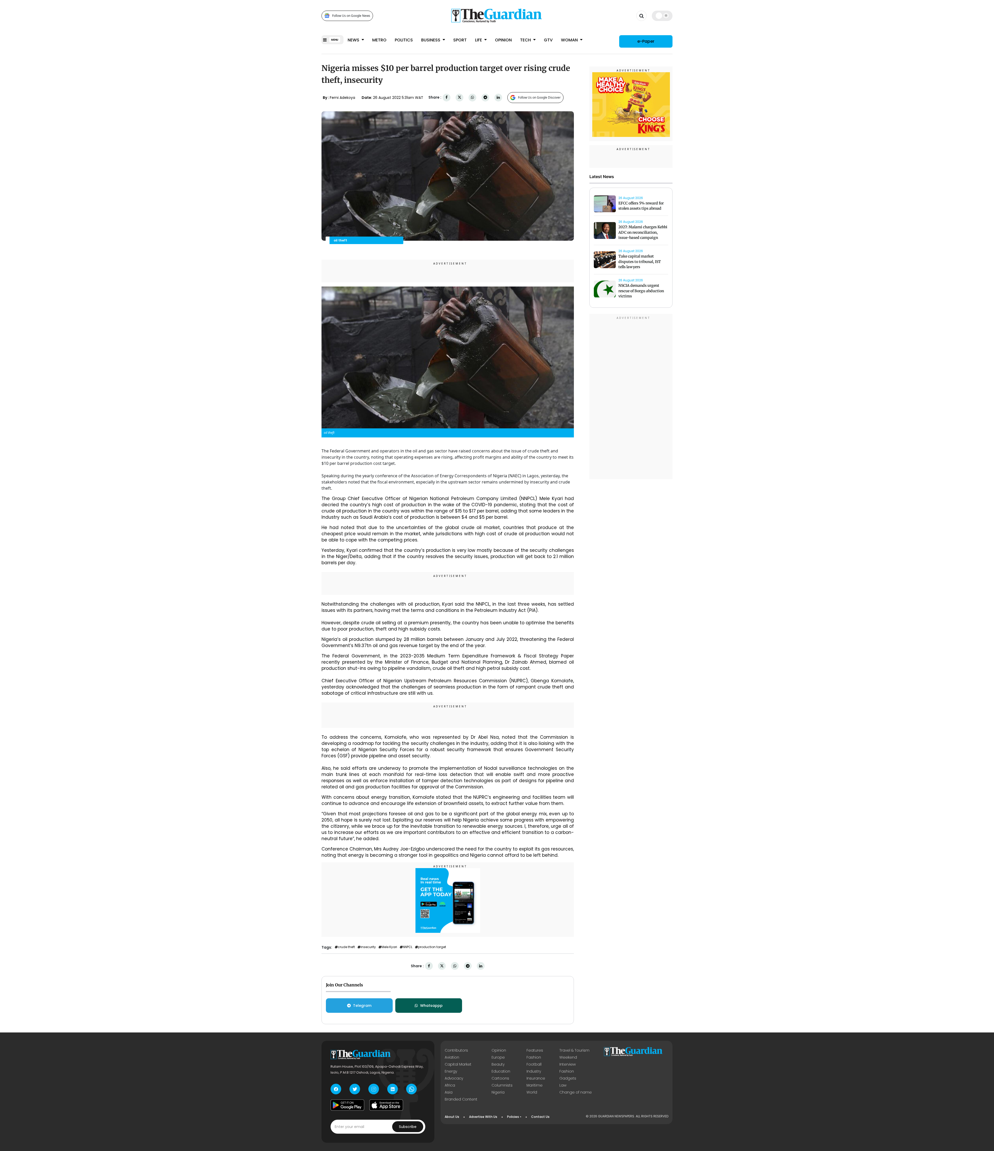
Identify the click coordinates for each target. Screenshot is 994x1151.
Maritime (535, 1085)
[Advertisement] (631, 397)
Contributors (456, 1050)
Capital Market (458, 1064)
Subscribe (407, 1126)
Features (535, 1050)
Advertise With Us (483, 1117)
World (532, 1092)
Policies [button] (513, 1117)
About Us (452, 1117)
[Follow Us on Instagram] (373, 1089)
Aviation (452, 1057)
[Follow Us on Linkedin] (392, 1089)
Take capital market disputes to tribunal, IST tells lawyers (639, 261)
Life (479, 40)
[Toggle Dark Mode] (662, 15)
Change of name (575, 1092)
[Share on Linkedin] (498, 97)
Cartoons (500, 1078)
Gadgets (567, 1078)
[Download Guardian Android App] (347, 1104)
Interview (567, 1064)
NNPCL (407, 947)
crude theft (346, 947)
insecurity (368, 947)
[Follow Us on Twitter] (354, 1089)
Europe (498, 1057)
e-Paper (645, 41)
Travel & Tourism (574, 1050)
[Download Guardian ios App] (386, 1104)
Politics (404, 40)
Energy (451, 1071)
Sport (460, 40)
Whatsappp (431, 1005)
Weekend (568, 1057)
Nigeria (498, 1092)
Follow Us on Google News (351, 15)
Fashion (534, 1057)
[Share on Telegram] (485, 97)
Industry (534, 1071)
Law (562, 1085)
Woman (570, 40)
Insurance (536, 1078)
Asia (448, 1092)
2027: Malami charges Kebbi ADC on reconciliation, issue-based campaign (642, 232)
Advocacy (454, 1078)
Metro (379, 40)
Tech (526, 40)
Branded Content (461, 1099)
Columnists (502, 1085)
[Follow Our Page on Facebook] (336, 1089)
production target (432, 947)
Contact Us (540, 1117)
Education (501, 1071)
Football (534, 1064)
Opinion (503, 40)
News (354, 40)
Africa (450, 1085)
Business (431, 40)
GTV (548, 40)
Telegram (362, 1005)
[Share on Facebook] (446, 97)
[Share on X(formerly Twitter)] (459, 97)
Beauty (498, 1064)
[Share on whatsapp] (472, 97)
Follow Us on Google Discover (539, 97)
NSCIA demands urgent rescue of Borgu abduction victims (641, 291)
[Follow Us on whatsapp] (411, 1089)
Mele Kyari (389, 947)
